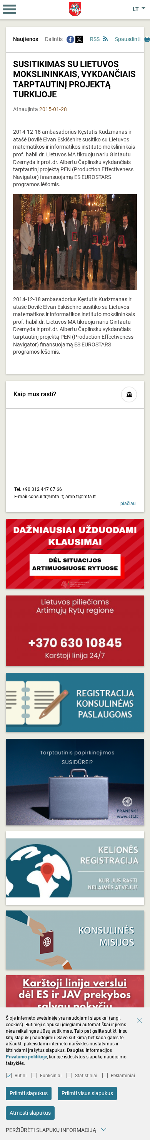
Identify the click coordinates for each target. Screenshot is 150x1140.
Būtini (21, 1075)
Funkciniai (51, 1075)
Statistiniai (86, 1075)
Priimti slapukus (29, 1093)
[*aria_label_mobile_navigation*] (9, 9)
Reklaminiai (123, 1075)
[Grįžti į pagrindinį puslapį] (75, 9)
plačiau (128, 503)
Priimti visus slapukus (87, 1093)
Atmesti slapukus (30, 1113)
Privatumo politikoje (26, 1057)
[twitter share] (79, 39)
